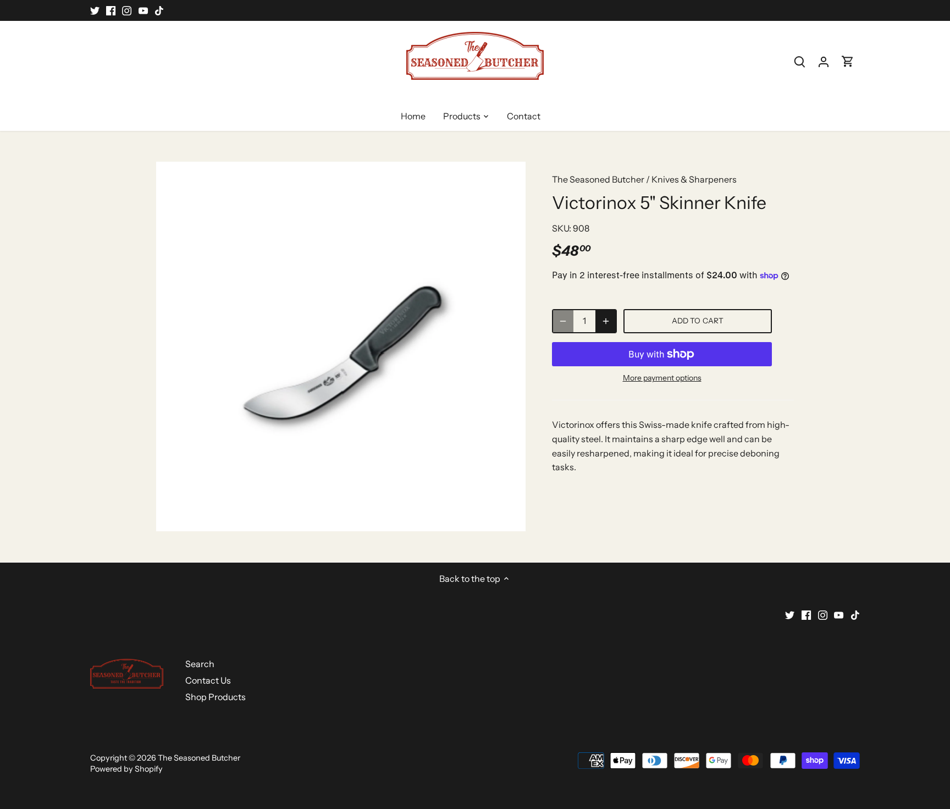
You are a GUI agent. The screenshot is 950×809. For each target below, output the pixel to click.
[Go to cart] (847, 61)
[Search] (799, 61)
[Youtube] (143, 10)
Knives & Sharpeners (694, 179)
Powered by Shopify (126, 769)
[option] (341, 346)
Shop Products (215, 696)
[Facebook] (110, 10)
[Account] (823, 61)
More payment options (662, 378)
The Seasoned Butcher (598, 179)
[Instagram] (126, 10)
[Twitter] (95, 10)
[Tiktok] (159, 10)
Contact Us (208, 680)
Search (199, 663)
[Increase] (605, 321)
